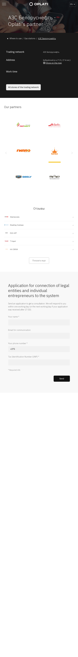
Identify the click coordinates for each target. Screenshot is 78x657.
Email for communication (19, 330)
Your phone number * (18, 343)
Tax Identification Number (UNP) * (23, 356)
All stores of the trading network (23, 87)
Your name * (13, 316)
